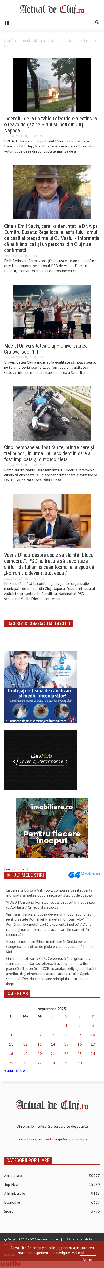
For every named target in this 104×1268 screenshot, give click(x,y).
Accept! (88, 1260)
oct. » (20, 1070)
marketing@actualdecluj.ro (66, 1139)
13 (39, 1044)
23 (79, 1053)
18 (11, 1053)
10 (93, 1034)
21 (53, 1053)
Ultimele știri (29, 875)
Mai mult (78, 1252)
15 (66, 1044)
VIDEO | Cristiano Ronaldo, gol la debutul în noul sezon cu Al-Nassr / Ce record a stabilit (51, 905)
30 (79, 1062)
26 (25, 1062)
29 (66, 1062)
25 (11, 1062)
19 (25, 1053)
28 (53, 1062)
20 (39, 1053)
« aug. (8, 1070)
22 (66, 1053)
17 (93, 1044)
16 (79, 1044)
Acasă (9, 40)
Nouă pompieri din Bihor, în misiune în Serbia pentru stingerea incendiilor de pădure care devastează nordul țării (50, 946)
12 (25, 1044)
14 (53, 1044)
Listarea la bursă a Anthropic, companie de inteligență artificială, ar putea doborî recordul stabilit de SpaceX (49, 893)
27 (39, 1062)
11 (11, 1044)
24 (93, 1053)
